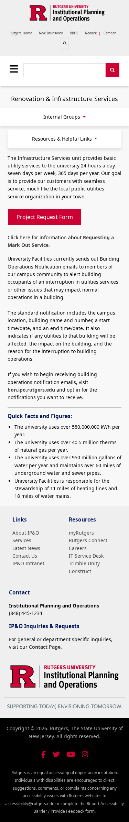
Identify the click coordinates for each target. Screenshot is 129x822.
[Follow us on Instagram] (85, 754)
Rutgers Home (21, 33)
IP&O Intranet (28, 563)
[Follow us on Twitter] (56, 754)
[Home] (67, 13)
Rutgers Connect (88, 540)
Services (21, 540)
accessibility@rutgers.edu (29, 804)
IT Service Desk (86, 555)
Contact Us (24, 555)
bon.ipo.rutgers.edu (31, 389)
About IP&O (25, 532)
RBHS (74, 33)
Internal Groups (62, 116)
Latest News (26, 548)
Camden (110, 33)
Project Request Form (45, 217)
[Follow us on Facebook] (44, 754)
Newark (91, 33)
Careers (78, 548)
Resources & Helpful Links (62, 138)
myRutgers (81, 532)
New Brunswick (51, 33)
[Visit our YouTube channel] (71, 754)
